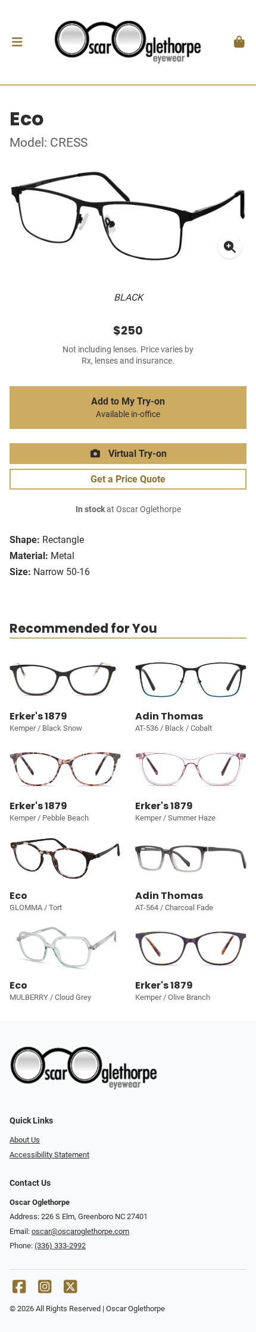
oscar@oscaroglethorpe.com (80, 1231)
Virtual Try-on (136, 453)
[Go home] (128, 42)
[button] (17, 42)
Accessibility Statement (49, 1154)
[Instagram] (44, 1289)
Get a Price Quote (128, 479)
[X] (70, 1289)
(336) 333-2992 (60, 1245)
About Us (25, 1139)
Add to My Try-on (128, 407)
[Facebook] (19, 1289)
